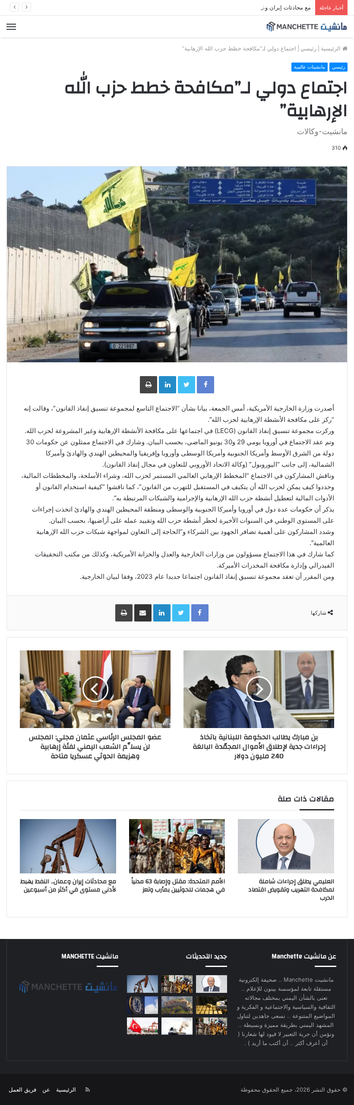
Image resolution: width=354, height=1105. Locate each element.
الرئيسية (331, 48)
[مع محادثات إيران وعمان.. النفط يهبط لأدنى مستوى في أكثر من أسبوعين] (68, 846)
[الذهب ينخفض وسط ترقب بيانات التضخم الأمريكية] (211, 1005)
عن (46, 1089)
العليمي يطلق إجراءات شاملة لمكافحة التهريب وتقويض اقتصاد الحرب (291, 890)
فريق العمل (22, 1089)
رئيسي (308, 48)
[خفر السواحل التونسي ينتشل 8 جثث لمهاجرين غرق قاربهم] (142, 1026)
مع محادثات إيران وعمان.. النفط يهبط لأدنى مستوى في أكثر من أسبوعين (223, 7)
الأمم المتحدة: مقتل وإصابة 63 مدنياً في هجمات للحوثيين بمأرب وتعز (178, 885)
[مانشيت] (307, 26)
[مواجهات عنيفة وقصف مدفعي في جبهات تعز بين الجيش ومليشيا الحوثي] (177, 1005)
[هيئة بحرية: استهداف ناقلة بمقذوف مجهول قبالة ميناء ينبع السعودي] (177, 1026)
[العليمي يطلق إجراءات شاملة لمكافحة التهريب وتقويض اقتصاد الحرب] (286, 846)
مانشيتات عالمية (309, 67)
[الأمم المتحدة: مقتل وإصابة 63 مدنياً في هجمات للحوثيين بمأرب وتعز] (177, 846)
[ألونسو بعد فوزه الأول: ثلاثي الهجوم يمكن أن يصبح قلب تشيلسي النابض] (142, 1005)
